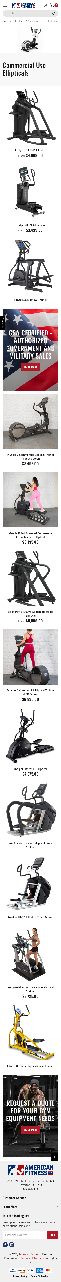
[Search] (54, 13)
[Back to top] (54, 1157)
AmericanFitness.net (33, 1258)
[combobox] (30, 13)
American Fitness (29, 1254)
